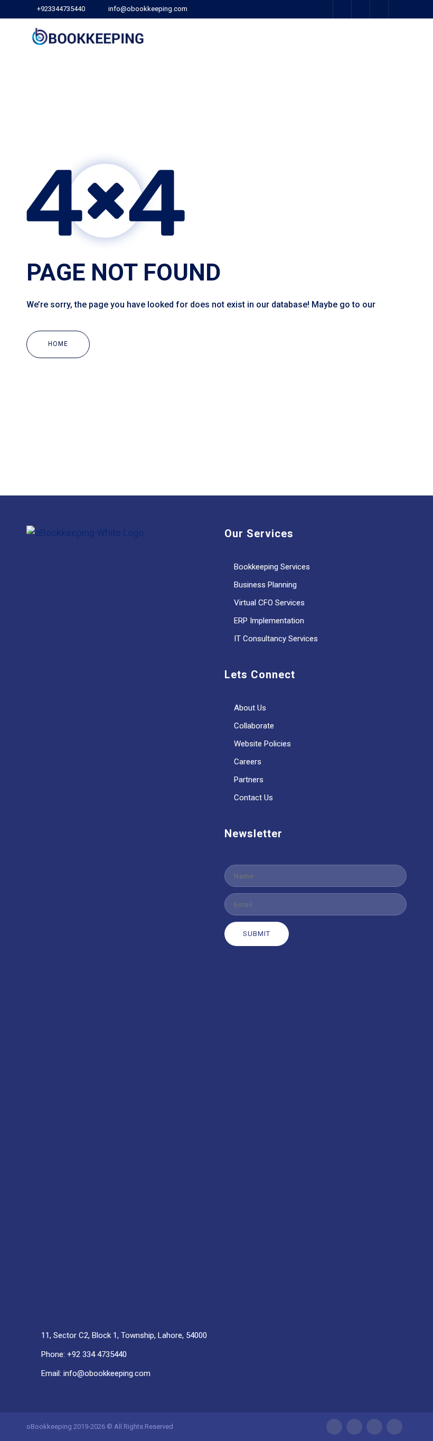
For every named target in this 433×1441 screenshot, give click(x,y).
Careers (247, 761)
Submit (256, 934)
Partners (248, 779)
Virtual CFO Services (269, 602)
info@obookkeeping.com (147, 9)
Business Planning (265, 585)
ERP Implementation (269, 620)
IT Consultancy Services (276, 638)
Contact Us (253, 797)
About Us (250, 708)
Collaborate (254, 726)
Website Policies (262, 743)
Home (58, 344)
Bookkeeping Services (272, 567)
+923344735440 (61, 9)
